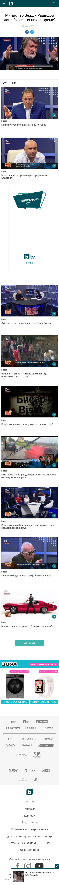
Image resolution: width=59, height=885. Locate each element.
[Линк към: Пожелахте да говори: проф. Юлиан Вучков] (29, 562)
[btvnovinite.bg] (28, 739)
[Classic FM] (23, 779)
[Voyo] (10, 745)
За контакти (30, 822)
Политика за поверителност (29, 829)
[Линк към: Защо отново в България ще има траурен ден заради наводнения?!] (29, 511)
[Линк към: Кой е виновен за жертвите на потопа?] (29, 111)
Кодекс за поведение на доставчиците (29, 836)
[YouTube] (40, 865)
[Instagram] (28, 865)
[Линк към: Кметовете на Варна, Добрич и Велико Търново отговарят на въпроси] (29, 461)
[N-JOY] (13, 770)
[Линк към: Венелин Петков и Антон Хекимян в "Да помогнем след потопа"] (29, 360)
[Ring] (49, 728)
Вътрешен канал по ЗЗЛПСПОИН (29, 843)
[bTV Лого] (29, 792)
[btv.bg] (13, 721)
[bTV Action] (12, 728)
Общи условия (29, 849)
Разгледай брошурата (43, 664)
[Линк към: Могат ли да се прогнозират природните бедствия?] (29, 162)
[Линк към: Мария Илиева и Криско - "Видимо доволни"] (29, 612)
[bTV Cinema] (41, 721)
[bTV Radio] (29, 770)
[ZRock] (36, 779)
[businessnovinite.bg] (48, 739)
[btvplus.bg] (10, 739)
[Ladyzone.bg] (25, 745)
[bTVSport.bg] (45, 745)
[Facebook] (17, 865)
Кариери (29, 815)
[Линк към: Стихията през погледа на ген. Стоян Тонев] (29, 309)
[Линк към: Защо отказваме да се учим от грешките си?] (29, 410)
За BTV (29, 802)
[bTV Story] (31, 728)
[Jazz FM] (46, 770)
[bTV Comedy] (25, 721)
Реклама (29, 808)
